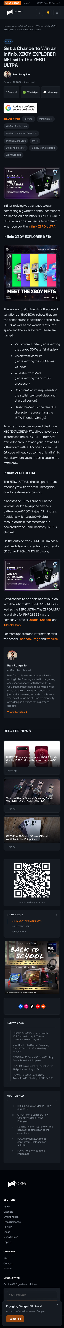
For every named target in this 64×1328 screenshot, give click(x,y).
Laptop (7, 1242)
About (7, 1258)
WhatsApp (30, 92)
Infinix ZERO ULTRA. (42, 226)
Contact (8, 1263)
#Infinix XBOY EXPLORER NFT (21, 133)
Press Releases (12, 1221)
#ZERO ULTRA (13, 155)
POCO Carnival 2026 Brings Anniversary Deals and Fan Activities (31, 1142)
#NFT (35, 140)
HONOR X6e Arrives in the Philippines (31, 1152)
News (14, 26)
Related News (19, 931)
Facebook (11, 92)
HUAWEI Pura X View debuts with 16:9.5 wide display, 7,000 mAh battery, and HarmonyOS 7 (30, 1036)
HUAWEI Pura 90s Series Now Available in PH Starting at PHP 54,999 (33, 1076)
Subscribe (15, 1318)
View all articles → (17, 711)
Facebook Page (29, 639)
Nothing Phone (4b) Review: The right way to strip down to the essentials (35, 1130)
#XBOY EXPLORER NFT (43, 147)
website (52, 639)
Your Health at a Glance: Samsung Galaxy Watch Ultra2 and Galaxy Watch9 (31, 1048)
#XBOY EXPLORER (15, 147)
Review (8, 1226)
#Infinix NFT (45, 118)
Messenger (51, 92)
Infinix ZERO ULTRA (21, 926)
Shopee (45, 620)
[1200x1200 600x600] (32, 992)
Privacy (8, 1268)
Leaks (7, 1231)
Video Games (11, 1237)
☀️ (48, 12)
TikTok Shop (12, 625)
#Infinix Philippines (16, 126)
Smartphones (11, 1216)
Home (7, 26)
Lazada (33, 620)
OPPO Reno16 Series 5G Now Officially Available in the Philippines (33, 1059)
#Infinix (28, 118)
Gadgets (8, 1211)
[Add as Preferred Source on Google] (20, 108)
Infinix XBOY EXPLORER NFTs (27, 921)
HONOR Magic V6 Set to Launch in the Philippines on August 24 (33, 1067)
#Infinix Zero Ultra (16, 140)
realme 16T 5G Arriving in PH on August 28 (34, 1107)
